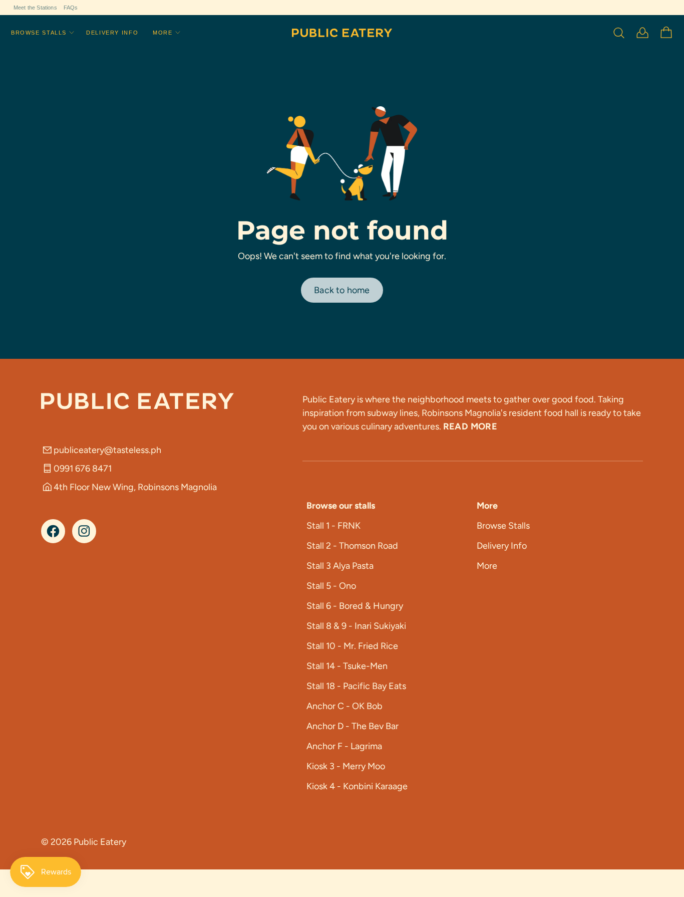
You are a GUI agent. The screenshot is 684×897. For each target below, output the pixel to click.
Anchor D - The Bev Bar (352, 726)
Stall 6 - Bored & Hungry (354, 605)
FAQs (71, 8)
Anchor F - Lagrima (344, 746)
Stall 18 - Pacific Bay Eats (356, 686)
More (162, 33)
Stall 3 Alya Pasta (340, 565)
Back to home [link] (342, 290)
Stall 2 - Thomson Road (352, 545)
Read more (470, 426)
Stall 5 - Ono (331, 585)
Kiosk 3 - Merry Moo (345, 766)
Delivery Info (112, 33)
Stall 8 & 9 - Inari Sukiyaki (356, 625)
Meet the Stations (35, 8)
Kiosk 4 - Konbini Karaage (357, 786)
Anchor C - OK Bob (344, 706)
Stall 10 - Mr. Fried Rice (352, 645)
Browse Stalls (39, 33)
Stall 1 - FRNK (333, 525)
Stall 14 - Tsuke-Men (347, 665)
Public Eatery (100, 841)
